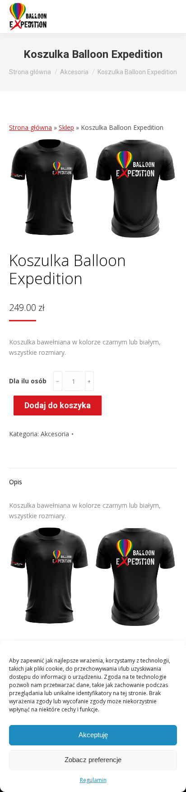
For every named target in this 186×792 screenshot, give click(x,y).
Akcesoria (55, 433)
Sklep (66, 127)
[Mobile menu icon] (168, 17)
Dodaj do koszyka (57, 405)
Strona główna (30, 127)
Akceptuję (93, 735)
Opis (15, 481)
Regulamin (93, 780)
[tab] (93, 477)
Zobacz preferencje (93, 759)
